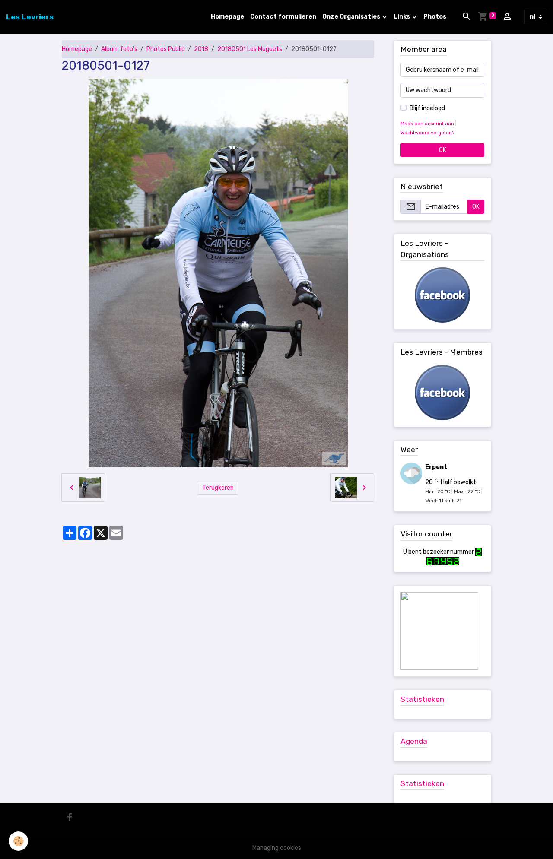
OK (442, 150)
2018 (201, 49)
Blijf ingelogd (427, 108)
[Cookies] (18, 841)
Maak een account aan (427, 124)
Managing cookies (276, 848)
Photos (434, 16)
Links (402, 16)
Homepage (227, 16)
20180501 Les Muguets (249, 49)
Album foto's (119, 49)
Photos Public (165, 49)
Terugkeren (218, 487)
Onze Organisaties (351, 16)
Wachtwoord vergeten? (427, 133)
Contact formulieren (283, 16)
